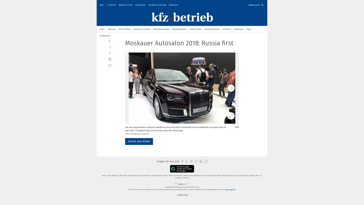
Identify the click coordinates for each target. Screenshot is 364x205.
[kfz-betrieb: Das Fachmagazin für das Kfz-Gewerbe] (102, 29)
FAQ (257, 176)
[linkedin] (110, 59)
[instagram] (205, 161)
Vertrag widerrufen (144, 176)
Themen (111, 29)
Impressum (234, 176)
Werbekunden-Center (160, 176)
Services (227, 29)
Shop (248, 29)
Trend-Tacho (195, 29)
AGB (103, 176)
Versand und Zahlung (247, 176)
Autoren (186, 178)
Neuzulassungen (161, 29)
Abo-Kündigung (130, 176)
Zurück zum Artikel (139, 141)
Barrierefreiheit (223, 176)
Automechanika (212, 29)
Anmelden (253, 5)
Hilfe (121, 176)
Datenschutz (211, 176)
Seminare (238, 29)
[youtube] (190, 161)
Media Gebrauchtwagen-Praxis (195, 176)
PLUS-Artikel (124, 29)
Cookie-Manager (112, 176)
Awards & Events (142, 29)
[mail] (110, 65)
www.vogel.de (230, 189)
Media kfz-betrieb (176, 176)
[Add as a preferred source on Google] (182, 169)
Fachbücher (105, 35)
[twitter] (110, 47)
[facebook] (110, 41)
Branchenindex (179, 29)
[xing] (110, 53)
